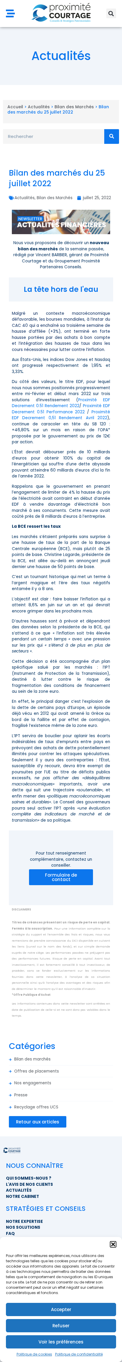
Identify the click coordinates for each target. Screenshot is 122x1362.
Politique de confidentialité (79, 1354)
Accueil (15, 107)
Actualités (39, 107)
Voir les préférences (61, 1342)
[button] (113, 1244)
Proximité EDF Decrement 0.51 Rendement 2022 (61, 403)
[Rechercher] (111, 136)
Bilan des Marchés (74, 107)
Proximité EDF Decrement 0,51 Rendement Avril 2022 (61, 415)
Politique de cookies (34, 1354)
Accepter (61, 1309)
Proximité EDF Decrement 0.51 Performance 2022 (61, 409)
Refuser (61, 1326)
